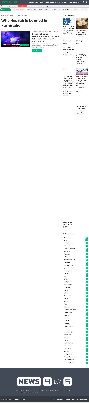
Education (67, 254)
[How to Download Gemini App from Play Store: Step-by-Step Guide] (69, 21)
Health (66, 301)
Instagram (67, 307)
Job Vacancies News (70, 310)
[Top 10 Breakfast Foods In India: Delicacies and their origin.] (82, 98)
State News (67, 287)
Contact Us (67, 399)
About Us (59, 399)
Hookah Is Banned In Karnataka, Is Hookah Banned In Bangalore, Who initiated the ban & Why (45, 38)
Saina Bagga (37, 31)
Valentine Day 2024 (70, 260)
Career (77, 2)
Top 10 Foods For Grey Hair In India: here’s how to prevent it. (68, 50)
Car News (67, 315)
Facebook (67, 346)
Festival (66, 282)
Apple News (67, 348)
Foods (84, 10)
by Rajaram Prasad (19, 399)
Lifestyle (66, 351)
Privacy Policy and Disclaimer (79, 399)
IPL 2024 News (68, 354)
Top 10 (76, 10)
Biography (67, 323)
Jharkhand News (68, 343)
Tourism (66, 298)
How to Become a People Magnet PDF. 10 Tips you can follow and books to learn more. (81, 81)
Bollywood (40, 2)
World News (67, 296)
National (66, 318)
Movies (66, 340)
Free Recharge (68, 332)
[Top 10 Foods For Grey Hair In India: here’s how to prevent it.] (69, 42)
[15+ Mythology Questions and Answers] (69, 156)
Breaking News (51, 2)
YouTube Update (69, 360)
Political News (68, 312)
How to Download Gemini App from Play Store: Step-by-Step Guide (68, 29)
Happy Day (67, 251)
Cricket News (68, 285)
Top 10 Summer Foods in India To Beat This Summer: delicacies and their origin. (81, 58)
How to (60, 2)
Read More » (37, 51)
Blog (65, 329)
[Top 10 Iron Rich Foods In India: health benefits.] (82, 23)
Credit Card (67, 335)
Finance (66, 337)
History (66, 279)
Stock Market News (69, 362)
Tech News (68, 2)
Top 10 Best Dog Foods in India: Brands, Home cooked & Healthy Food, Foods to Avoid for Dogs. (68, 81)
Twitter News (68, 321)
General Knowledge (69, 248)
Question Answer (69, 268)
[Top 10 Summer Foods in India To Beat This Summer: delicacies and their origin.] (82, 45)
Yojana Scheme (68, 326)
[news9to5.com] (9, 2)
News (32, 2)
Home (4, 15)
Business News (68, 271)
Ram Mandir (19, 10)
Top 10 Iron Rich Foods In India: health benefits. (41, 6)
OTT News (67, 10)
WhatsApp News (68, 265)
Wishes (66, 276)
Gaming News (68, 357)
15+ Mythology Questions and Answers (67, 224)
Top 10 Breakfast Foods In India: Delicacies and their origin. (81, 109)
